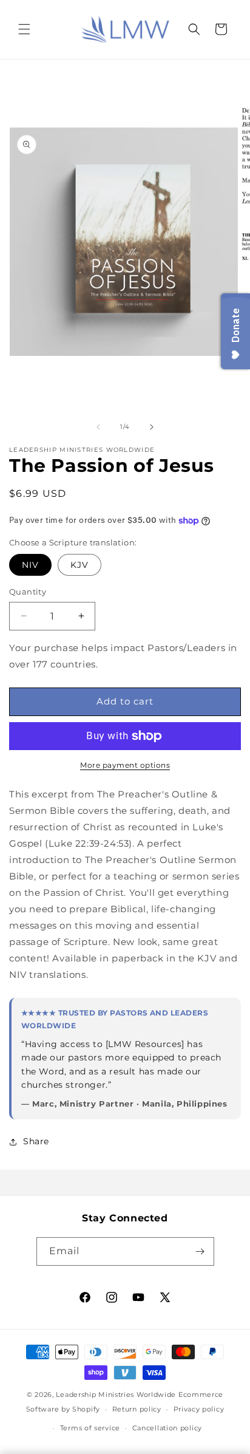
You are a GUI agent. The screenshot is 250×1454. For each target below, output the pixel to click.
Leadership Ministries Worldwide (116, 1394)
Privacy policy (199, 1409)
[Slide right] (151, 427)
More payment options (125, 765)
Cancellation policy (167, 1428)
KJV (79, 564)
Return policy (136, 1409)
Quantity (27, 591)
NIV (30, 564)
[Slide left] (98, 427)
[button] (24, 29)
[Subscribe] (200, 1251)
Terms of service (90, 1428)
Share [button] (36, 1141)
